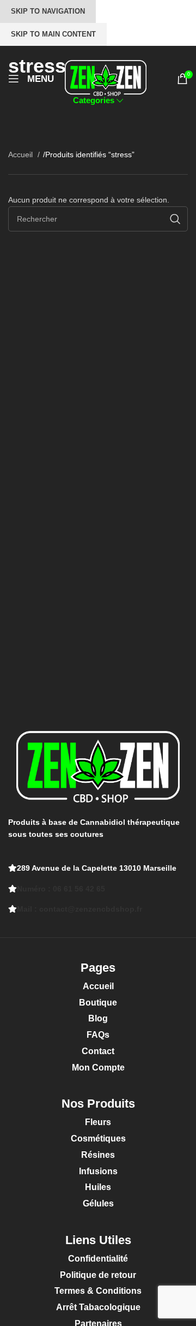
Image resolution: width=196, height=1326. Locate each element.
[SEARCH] (175, 218)
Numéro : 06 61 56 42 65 (61, 888)
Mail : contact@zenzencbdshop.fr (79, 909)
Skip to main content (53, 34)
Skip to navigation (48, 11)
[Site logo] (105, 78)
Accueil (21, 154)
